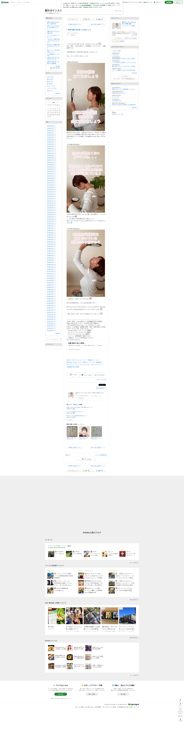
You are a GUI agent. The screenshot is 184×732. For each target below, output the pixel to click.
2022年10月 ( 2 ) (51, 203)
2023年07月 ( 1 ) (51, 183)
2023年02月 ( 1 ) (51, 194)
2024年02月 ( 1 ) (51, 171)
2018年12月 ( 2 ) (51, 251)
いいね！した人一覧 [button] (101, 379)
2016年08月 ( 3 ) (51, 292)
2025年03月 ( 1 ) (51, 144)
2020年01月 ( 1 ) (51, 221)
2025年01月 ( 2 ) (51, 148)
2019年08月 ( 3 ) (51, 233)
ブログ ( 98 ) (50, 77)
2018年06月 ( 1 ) (51, 260)
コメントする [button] (87, 375)
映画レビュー (51, 570)
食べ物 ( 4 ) (50, 83)
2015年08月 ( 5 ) (51, 319)
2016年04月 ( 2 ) (51, 301)
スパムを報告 (80, 707)
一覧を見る (134, 73)
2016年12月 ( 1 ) (51, 285)
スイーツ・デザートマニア (85, 570)
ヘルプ (137, 707)
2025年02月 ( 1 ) (51, 146)
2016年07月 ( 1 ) (51, 294)
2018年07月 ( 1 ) (51, 258)
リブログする (100, 375)
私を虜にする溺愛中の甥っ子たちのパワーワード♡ (53, 46)
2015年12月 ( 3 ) (51, 310)
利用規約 (99, 707)
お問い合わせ (90, 707)
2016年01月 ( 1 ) (51, 308)
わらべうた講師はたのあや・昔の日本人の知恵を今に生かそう (124, 70)
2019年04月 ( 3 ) (51, 242)
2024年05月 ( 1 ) (51, 164)
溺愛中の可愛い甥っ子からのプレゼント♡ (53, 58)
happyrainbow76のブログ (119, 93)
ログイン (178, 2)
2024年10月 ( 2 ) (51, 153)
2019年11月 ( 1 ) (51, 226)
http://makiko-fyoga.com (73, 339)
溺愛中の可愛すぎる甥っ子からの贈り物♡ (53, 22)
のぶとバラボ (115, 97)
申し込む (123, 694)
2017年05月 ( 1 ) (51, 278)
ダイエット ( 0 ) (51, 86)
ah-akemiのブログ (117, 100)
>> (57, 102)
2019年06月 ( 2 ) (51, 237)
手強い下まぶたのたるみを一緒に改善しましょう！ (80, 407)
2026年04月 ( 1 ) (51, 130)
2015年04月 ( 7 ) (51, 328)
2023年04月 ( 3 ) (51, 189)
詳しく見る (92, 694)
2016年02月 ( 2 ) (51, 305)
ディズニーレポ (113, 570)
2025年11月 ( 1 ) (51, 133)
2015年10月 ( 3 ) (51, 314)
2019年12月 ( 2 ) (51, 223)
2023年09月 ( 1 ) (51, 178)
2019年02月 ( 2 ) (51, 246)
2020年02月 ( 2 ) (51, 219)
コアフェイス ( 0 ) (51, 88)
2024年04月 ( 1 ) (51, 167)
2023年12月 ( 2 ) (51, 173)
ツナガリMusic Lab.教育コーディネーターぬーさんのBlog (124, 62)
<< (50, 102)
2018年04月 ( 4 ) (51, 264)
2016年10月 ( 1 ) (51, 287)
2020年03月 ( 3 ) (51, 217)
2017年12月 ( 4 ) (51, 271)
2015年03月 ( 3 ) (51, 330)
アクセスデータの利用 (110, 707)
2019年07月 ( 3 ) (51, 235)
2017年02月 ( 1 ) (51, 280)
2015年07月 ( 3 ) (51, 321)
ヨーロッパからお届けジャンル (57, 546)
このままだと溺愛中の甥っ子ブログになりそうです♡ (53, 40)
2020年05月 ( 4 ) (51, 212)
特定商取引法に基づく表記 (126, 707)
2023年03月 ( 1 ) (51, 192)
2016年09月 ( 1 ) (51, 289)
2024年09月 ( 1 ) (51, 155)
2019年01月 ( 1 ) (51, 248)
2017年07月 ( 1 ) (51, 276)
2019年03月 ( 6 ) (51, 244)
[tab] (57, 546)
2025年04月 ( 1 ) (51, 142)
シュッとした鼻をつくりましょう (75, 411)
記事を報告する (102, 388)
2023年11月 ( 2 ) (51, 176)
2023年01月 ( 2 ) (51, 196)
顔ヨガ (73, 35)
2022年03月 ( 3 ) (51, 210)
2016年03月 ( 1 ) (51, 303)
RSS (115, 112)
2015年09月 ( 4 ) (51, 317)
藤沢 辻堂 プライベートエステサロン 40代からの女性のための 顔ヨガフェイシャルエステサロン (124, 66)
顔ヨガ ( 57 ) (50, 79)
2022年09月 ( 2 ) (51, 205)
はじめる (60, 694)
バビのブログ (115, 54)
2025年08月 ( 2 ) (51, 135)
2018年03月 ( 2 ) (51, 267)
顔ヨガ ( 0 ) (50, 81)
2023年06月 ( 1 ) (51, 185)
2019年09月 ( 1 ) (51, 230)
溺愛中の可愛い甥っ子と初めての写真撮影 (53, 62)
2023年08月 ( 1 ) (51, 180)
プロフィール (125, 25)
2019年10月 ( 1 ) (51, 228)
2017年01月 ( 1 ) (51, 283)
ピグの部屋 (132, 25)
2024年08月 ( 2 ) (51, 157)
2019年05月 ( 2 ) (51, 239)
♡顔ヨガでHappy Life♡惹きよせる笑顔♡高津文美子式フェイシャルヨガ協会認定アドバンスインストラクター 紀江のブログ (124, 104)
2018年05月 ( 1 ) (51, 262)
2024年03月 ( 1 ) (51, 169)
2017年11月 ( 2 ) (51, 273)
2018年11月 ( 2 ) (51, 253)
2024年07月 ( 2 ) (51, 160)
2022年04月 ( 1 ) (51, 208)
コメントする (87, 459)
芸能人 (69, 546)
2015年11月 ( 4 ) (51, 312)
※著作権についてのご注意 (117, 114)
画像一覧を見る (56, 68)
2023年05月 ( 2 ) (51, 187)
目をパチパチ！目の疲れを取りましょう (77, 415)
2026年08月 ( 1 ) (51, 126)
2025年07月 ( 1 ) (51, 137)
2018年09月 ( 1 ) (51, 255)
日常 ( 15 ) (49, 90)
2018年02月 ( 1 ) (51, 269)
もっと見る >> (70, 419)
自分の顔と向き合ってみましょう (79, 30)
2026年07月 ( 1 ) (51, 128)
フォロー (81, 398)
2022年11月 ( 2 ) (51, 201)
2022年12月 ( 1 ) (51, 198)
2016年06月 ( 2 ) (51, 296)
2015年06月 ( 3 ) (51, 323)
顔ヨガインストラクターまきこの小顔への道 (129, 22)
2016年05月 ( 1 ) (51, 298)
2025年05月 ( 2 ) (51, 139)
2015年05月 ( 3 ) (51, 326)
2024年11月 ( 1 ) (51, 151)
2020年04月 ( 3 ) (51, 214)
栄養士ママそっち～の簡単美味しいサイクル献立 (124, 89)
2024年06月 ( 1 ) (51, 162)
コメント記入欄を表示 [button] (101, 455)
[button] (180, 720)
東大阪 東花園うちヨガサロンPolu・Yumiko (123, 58)
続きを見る (134, 35)
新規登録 (168, 2)
